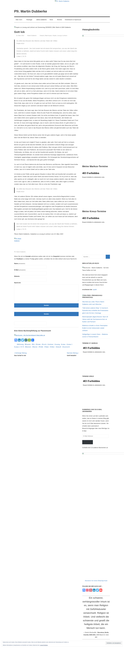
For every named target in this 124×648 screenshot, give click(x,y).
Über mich (19, 19)
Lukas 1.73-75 (19, 347)
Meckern (28, 347)
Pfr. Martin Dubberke (30, 11)
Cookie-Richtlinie (44, 645)
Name (19, 263)
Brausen (28, 344)
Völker (53, 347)
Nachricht (17, 283)
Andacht (42, 35)
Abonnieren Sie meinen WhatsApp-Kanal (96, 580)
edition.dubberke (41, 19)
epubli (95, 289)
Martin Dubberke (32, 35)
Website (17, 276)
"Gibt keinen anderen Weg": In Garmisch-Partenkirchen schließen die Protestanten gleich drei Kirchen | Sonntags (95, 310)
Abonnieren (87, 442)
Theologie (29, 19)
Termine (59, 19)
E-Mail (20, 270)
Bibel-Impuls (48, 35)
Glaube (54, 35)
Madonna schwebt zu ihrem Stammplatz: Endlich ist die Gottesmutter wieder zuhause (95, 328)
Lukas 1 (69, 344)
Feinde (38, 344)
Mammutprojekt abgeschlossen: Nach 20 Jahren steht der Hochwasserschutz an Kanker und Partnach (95, 319)
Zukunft (58, 347)
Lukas (63, 344)
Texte (51, 19)
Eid (33, 344)
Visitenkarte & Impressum (73, 19)
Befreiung (21, 344)
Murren (35, 347)
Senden (46, 305)
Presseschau (87, 297)
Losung (57, 344)
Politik (41, 347)
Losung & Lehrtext (62, 35)
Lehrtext (50, 344)
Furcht (44, 344)
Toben (47, 347)
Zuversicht (66, 347)
